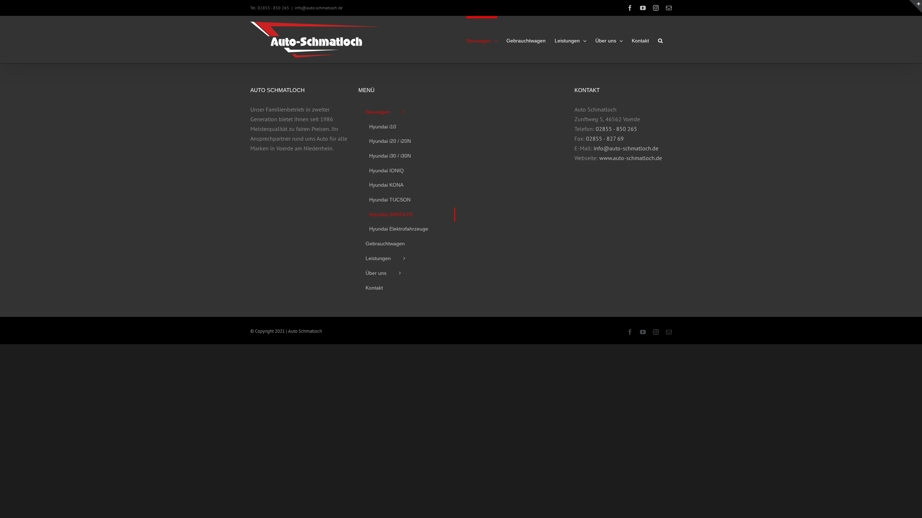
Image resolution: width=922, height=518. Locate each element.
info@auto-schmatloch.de (319, 7)
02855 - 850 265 (616, 128)
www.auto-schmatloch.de (630, 158)
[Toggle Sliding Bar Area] (915, 6)
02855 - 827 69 (605, 138)
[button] (660, 39)
